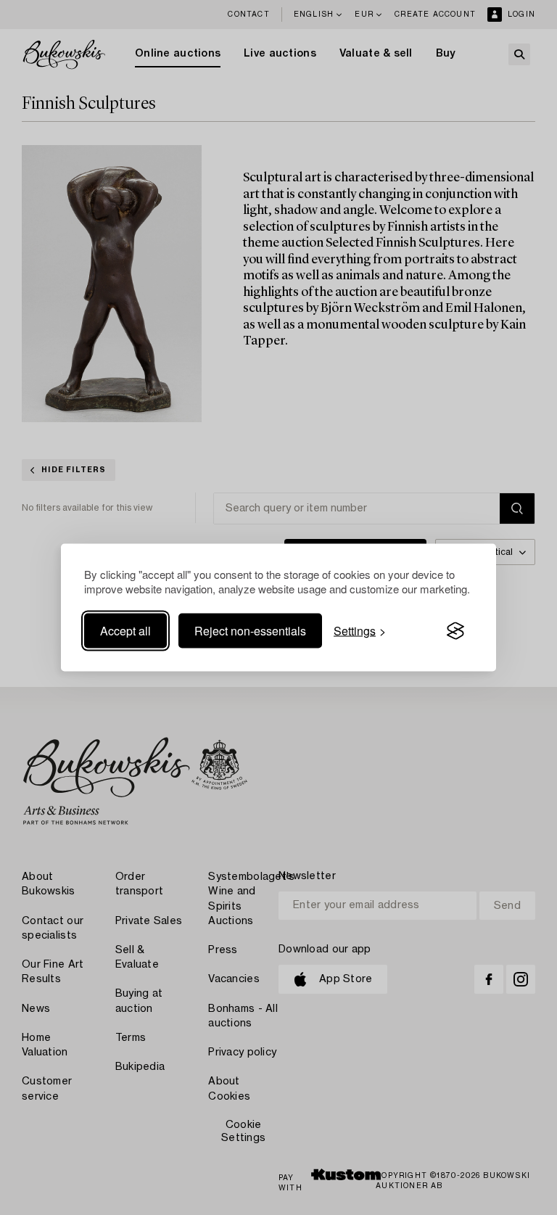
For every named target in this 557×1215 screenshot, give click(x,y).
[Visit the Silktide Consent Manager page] (455, 631)
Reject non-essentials (250, 630)
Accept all (125, 630)
